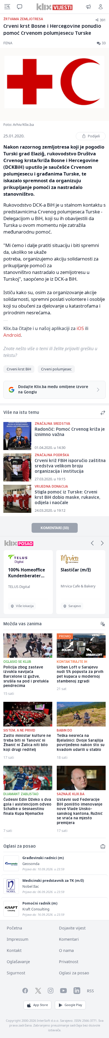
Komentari (69, 939)
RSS (90, 990)
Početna (14, 928)
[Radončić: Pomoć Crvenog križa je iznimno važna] (17, 436)
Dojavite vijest (72, 928)
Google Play (73, 1005)
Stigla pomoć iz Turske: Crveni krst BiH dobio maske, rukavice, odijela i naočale (67, 497)
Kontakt (14, 950)
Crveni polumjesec (56, 369)
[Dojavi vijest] (88, 7)
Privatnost (68, 961)
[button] (92, 543)
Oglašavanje (18, 961)
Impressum (17, 939)
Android (12, 335)
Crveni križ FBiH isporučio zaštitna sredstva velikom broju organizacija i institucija (70, 466)
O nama (66, 950)
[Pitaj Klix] (20, 7)
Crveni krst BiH (19, 369)
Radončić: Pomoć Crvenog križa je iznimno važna (70, 432)
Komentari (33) (55, 527)
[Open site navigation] (7, 7)
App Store (40, 1005)
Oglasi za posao (74, 972)
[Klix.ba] (55, 6)
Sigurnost (16, 972)
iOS (80, 328)
